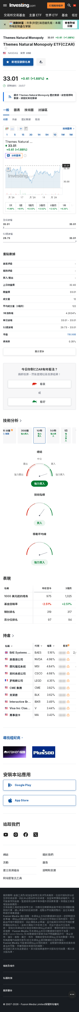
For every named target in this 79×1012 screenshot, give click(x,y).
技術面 (29, 110)
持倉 (14, 119)
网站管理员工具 (12, 878)
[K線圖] (7, 129)
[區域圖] (12, 129)
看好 (42, 401)
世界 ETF (51, 15)
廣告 (45, 862)
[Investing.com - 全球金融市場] (22, 5)
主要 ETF (35, 15)
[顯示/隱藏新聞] (26, 129)
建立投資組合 (11, 870)
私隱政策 (7, 978)
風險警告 (7, 990)
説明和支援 (49, 870)
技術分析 (10, 420)
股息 (37, 119)
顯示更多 (39, 351)
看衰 (42, 384)
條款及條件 (9, 965)
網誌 (5, 854)
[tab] (25, 435)
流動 (5, 862)
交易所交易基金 (14, 15)
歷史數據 (26, 119)
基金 (65, 15)
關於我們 (48, 854)
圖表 (17, 110)
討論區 (43, 110)
